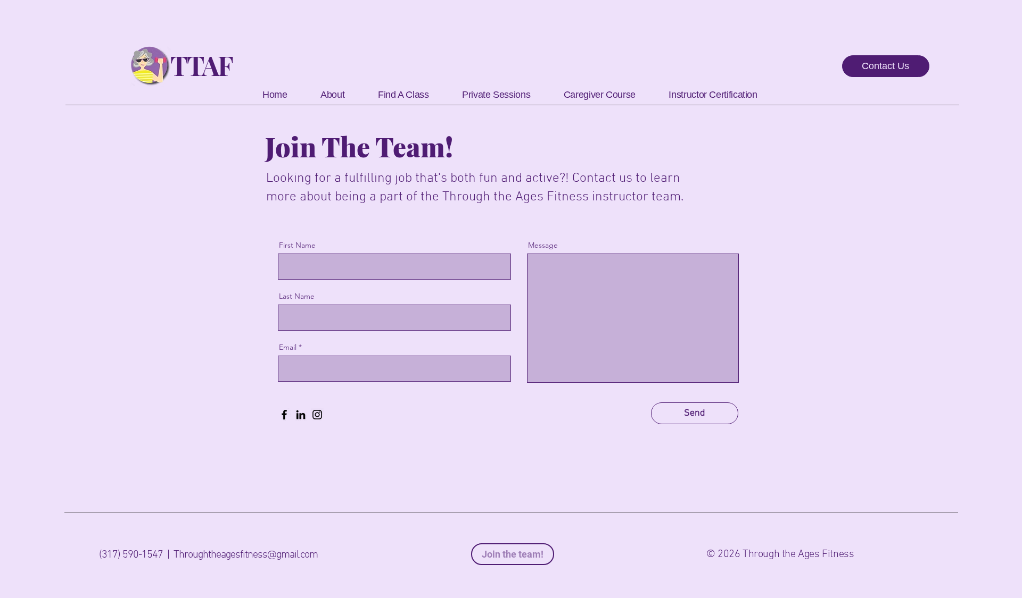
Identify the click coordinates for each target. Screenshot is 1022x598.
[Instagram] (317, 414)
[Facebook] (284, 414)
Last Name (297, 296)
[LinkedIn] (300, 414)
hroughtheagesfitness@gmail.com (248, 555)
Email (287, 347)
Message (543, 245)
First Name (297, 245)
